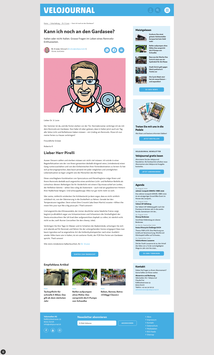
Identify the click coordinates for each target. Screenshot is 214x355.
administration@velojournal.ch (147, 290)
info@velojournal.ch (52, 324)
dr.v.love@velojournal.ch (77, 49)
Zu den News (151, 90)
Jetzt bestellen (152, 139)
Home (46, 23)
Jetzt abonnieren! (151, 172)
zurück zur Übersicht (85, 254)
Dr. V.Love (85, 243)
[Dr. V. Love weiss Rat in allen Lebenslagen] (85, 85)
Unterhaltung (55, 23)
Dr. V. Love (65, 23)
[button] (107, 50)
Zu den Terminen (151, 253)
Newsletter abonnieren (92, 317)
